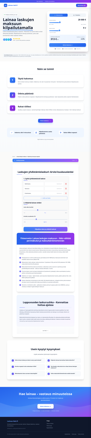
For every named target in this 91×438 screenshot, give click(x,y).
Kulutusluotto (59, 15)
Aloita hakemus (44, 120)
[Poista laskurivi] (65, 183)
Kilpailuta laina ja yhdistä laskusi (45, 229)
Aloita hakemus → (67, 45)
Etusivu (13, 156)
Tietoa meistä (50, 423)
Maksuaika (52, 28)
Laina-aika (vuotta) (28, 207)
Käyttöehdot (50, 428)
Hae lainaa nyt (81, 5)
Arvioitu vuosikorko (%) (30, 216)
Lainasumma (52, 20)
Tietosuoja (49, 425)
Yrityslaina (77, 15)
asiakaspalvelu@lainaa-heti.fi (19, 428)
